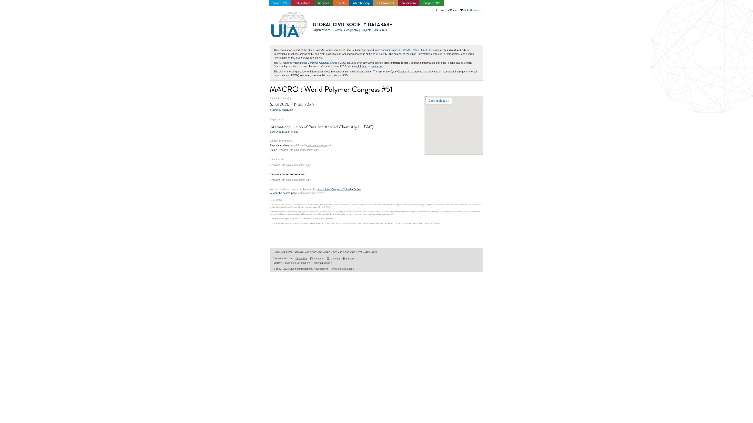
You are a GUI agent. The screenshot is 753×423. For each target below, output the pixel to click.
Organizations (322, 30)
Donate (476, 10)
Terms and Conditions (342, 269)
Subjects (366, 30)
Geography (351, 30)
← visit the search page (283, 193)
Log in (442, 10)
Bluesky (350, 258)
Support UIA (431, 2)
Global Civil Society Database (352, 24)
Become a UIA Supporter (298, 262)
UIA (284, 22)
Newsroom (409, 2)
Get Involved (385, 2)
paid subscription (317, 145)
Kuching (275, 109)
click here (361, 66)
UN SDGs (380, 30)
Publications (302, 2)
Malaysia (287, 109)
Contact (453, 10)
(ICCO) (401, 50)
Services (323, 2)
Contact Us (301, 258)
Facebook (319, 258)
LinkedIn (335, 258)
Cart (465, 10)
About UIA (280, 2)
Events (341, 2)
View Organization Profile (284, 131)
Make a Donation (323, 262)
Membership (361, 2)
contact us (377, 66)
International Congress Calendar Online (339, 189)
